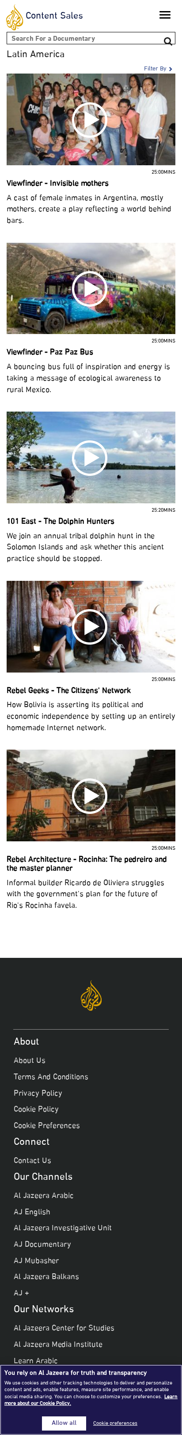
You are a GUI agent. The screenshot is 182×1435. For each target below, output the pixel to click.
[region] (91, 1400)
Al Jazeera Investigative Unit (63, 1228)
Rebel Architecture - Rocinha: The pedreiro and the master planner (87, 864)
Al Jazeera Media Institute (58, 1345)
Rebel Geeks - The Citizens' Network (69, 691)
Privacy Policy (38, 1094)
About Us (30, 1061)
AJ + (21, 1293)
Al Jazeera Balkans (46, 1277)
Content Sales (54, 16)
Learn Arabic (36, 1361)
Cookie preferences (115, 1423)
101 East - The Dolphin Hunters (60, 522)
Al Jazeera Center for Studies (64, 1328)
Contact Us (32, 1161)
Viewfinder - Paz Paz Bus (50, 352)
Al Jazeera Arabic (44, 1196)
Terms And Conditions (51, 1077)
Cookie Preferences (47, 1126)
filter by (155, 69)
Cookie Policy (36, 1109)
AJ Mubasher (36, 1261)
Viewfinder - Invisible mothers (58, 184)
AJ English (32, 1212)
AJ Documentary (42, 1245)
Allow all (64, 1423)
